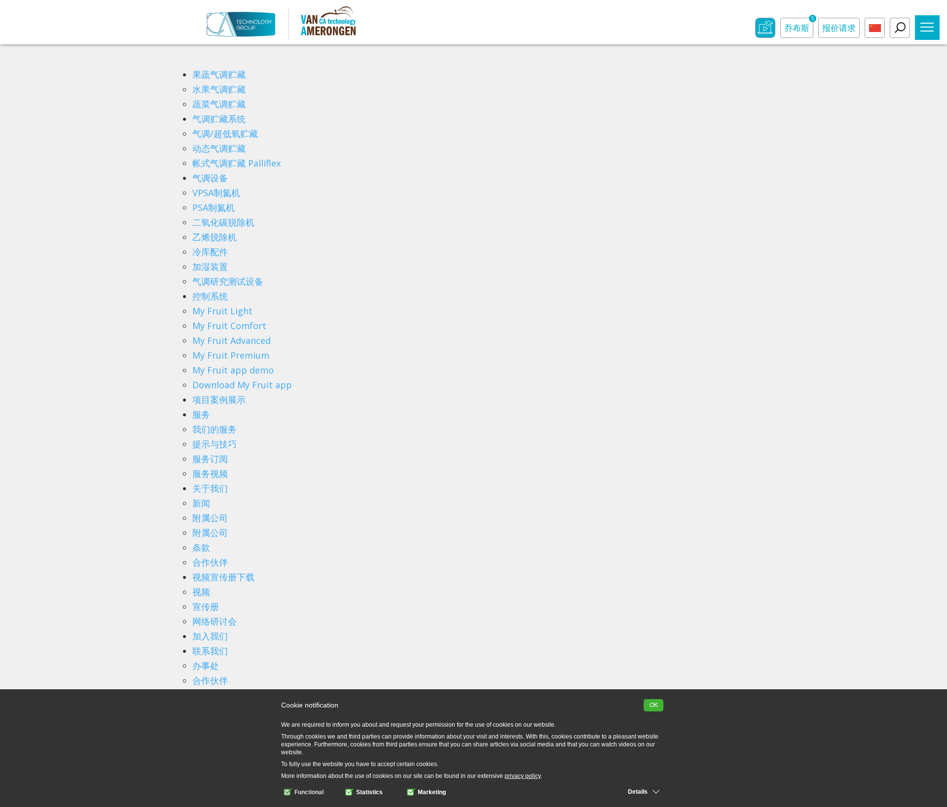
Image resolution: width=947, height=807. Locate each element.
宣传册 (205, 606)
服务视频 (210, 473)
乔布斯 (798, 26)
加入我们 (210, 636)
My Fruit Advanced (231, 340)
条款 (201, 547)
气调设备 (210, 178)
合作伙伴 (210, 562)
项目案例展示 (219, 399)
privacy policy (523, 776)
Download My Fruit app (242, 385)
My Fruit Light (222, 311)
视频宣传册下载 (223, 577)
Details (638, 791)
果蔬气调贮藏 (219, 74)
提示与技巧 (214, 444)
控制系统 (210, 296)
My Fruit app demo (233, 370)
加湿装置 (210, 266)
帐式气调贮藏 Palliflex (236, 163)
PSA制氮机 (213, 207)
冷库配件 (210, 252)
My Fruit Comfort (229, 326)
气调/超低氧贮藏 (225, 133)
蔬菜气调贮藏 (219, 104)
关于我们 (210, 488)
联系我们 (210, 651)
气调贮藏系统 (219, 119)
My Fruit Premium (230, 355)
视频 (201, 592)
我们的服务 (214, 429)
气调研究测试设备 (227, 281)
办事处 (205, 666)
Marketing (431, 792)
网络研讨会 (214, 621)
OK (654, 705)
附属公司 (210, 518)
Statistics (369, 792)
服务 (201, 414)
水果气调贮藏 (219, 89)
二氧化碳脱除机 (223, 222)
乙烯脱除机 (214, 237)
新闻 (201, 503)
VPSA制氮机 (216, 193)
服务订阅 (210, 459)
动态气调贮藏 (219, 148)
